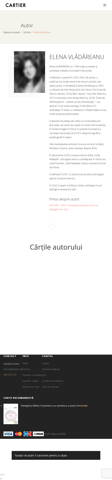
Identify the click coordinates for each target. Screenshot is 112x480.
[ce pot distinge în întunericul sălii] (30, 293)
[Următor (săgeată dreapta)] (1, 478)
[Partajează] (2, 474)
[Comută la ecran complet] (1, 474)
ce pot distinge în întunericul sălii (30, 340)
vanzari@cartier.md (13, 369)
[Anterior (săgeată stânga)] (0, 478)
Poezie (30, 330)
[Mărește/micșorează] (0, 474)
